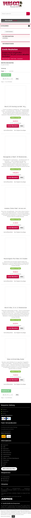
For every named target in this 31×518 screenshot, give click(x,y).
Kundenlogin (5, 480)
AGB (3, 446)
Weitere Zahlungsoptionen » (7, 415)
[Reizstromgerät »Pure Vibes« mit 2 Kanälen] (15, 247)
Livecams (4, 462)
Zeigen (2, 71)
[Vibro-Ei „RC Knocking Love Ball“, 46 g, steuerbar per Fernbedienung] (15, 95)
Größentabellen (6, 476)
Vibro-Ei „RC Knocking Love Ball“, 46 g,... (15, 106)
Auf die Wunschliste (8, 130)
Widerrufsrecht (6, 450)
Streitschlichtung (6, 454)
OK (13, 516)
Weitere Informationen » (6, 433)
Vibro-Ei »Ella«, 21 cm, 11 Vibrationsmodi (15, 307)
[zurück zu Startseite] (2, 32)
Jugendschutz (5, 456)
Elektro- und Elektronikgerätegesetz (10, 458)
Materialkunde (5, 478)
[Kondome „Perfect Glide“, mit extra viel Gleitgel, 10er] (15, 197)
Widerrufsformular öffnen (9, 468)
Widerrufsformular (6, 452)
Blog (3, 465)
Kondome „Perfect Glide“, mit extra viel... (15, 208)
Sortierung (3, 68)
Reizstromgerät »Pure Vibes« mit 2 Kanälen (15, 258)
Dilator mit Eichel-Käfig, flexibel (15, 359)
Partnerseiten (5, 460)
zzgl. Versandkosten (17, 123)
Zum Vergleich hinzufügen (20, 130)
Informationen (8, 44)
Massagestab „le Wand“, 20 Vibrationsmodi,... (15, 157)
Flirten (4, 464)
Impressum (5, 445)
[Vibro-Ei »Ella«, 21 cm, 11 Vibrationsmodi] (15, 296)
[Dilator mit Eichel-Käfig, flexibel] (15, 348)
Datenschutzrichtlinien (5, 516)
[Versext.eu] (15, 4)
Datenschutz (5, 448)
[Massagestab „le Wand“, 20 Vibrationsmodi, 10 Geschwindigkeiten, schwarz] (15, 146)
